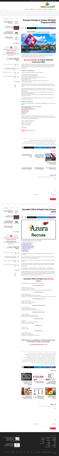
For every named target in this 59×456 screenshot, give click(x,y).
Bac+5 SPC (38, 355)
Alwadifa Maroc (51, 140)
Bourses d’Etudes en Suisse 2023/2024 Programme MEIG (46, 141)
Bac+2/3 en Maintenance (39, 354)
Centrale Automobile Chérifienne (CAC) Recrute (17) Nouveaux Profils (39, 397)
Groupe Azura (34, 240)
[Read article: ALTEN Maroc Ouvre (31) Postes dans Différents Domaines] (50, 391)
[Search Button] (3, 9)
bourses (35, 55)
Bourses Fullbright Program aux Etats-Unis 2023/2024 (39, 168)
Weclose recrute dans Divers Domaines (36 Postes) (39, 382)
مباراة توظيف (38, 144)
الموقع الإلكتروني (53, 194)
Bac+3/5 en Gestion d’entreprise (30, 354)
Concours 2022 (35, 141)
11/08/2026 (30, 399)
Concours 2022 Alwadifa (28, 141)
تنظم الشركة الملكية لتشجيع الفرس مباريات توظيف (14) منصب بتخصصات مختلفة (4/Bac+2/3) (27, 383)
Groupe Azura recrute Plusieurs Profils (27, 361)
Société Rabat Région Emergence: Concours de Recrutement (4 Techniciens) (51, 382)
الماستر (55, 447)
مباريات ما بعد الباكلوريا (37, 0)
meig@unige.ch (45, 103)
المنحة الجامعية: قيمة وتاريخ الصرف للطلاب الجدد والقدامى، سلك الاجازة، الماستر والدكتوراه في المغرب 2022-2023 (39, 156)
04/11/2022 (42, 158)
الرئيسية (55, 0)
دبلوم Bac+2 (34, 214)
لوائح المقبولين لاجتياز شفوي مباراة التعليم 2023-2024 (8, 37)
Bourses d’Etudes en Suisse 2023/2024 (36, 140)
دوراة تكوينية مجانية (48, 441)
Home (55, 17)
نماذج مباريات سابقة (42, 441)
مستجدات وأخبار (42, 0)
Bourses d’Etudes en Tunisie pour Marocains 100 (51, 168)
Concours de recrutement (51, 143)
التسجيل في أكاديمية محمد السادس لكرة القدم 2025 (9, 27)
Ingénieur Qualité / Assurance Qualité (37, 362)
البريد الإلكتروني (35, 194)
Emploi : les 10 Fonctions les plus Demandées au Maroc (9, 77)
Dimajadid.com (51, 214)
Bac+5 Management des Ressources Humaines (48, 355)
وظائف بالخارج (32, 0)
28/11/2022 (44, 214)
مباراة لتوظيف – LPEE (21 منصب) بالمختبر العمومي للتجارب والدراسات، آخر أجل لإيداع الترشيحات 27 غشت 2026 (8, 439)
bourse (28, 83)
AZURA (46, 272)
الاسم (55, 190)
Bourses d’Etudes (31, 60)
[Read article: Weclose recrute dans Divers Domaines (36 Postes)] (38, 377)
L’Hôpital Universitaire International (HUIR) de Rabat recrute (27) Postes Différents (8, 32)
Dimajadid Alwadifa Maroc (45, 144)
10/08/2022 (54, 170)
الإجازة (46, 206)
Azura (22, 253)
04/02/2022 (30, 170)
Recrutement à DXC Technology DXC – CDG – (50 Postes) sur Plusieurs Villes (27, 397)
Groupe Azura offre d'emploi (46, 361)
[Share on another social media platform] (26, 28)
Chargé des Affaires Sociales (51, 357)
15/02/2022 (42, 170)
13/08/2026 (54, 384)
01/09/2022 (30, 157)
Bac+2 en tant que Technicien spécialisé (53, 439)
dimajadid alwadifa (52, 144)
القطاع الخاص (46, 0)
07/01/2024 (54, 165)
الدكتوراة (54, 444)
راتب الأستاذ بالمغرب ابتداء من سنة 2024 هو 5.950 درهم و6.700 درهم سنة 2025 (8, 22)
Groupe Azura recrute (37, 361)
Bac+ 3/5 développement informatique (49, 354)
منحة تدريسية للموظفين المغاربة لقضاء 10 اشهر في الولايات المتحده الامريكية (26, 155)
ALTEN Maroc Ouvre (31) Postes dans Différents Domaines (52, 397)
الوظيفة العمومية (51, 0)
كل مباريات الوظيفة (48, 443)
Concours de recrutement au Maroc (41, 143)
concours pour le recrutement (31, 143)
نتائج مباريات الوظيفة (42, 439)
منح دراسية (46, 17)
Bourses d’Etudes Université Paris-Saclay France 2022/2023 (27, 168)
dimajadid (24, 143)
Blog (55, 441)
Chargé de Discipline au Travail (31, 355)
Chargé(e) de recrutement (42, 357)
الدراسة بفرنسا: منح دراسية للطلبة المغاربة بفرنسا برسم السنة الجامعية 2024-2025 (50, 162)
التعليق (54, 178)
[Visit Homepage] (48, 5)
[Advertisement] (29, 12)
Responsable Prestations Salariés (50, 364)
